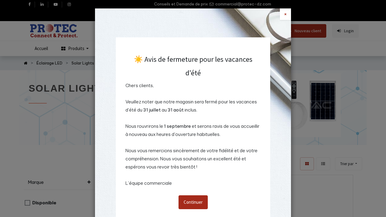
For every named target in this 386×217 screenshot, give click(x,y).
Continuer (193, 202)
